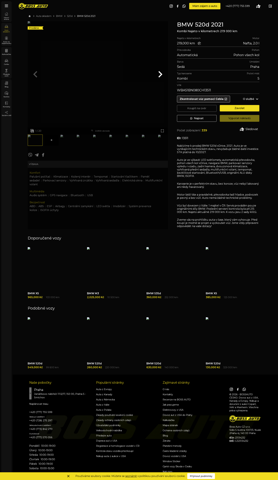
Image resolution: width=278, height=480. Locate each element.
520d (70, 16)
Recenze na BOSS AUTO (177, 399)
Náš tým (167, 471)
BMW (59, 16)
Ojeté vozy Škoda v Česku (177, 466)
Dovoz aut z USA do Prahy (177, 415)
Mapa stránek (170, 425)
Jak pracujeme (171, 404)
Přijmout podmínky (201, 476)
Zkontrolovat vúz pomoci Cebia (201, 99)
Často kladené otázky (175, 451)
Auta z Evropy (104, 389)
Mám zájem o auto (204, 6)
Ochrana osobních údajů (176, 430)
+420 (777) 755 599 (238, 6)
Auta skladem (43, 16)
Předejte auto (104, 435)
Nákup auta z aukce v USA (111, 456)
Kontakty (168, 394)
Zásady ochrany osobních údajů (113, 420)
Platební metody (172, 445)
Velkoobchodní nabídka (109, 430)
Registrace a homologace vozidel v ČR (117, 445)
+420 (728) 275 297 (40, 420)
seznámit (131, 476)
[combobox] (61, 393)
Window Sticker (171, 461)
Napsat (199, 118)
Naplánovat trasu (38, 403)
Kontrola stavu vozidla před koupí (114, 451)
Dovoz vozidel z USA (174, 456)
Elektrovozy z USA (173, 409)
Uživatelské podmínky (108, 425)
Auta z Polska (103, 409)
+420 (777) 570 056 (40, 437)
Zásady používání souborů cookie (114, 415)
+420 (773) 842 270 (40, 428)
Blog (165, 435)
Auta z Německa (105, 399)
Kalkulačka (168, 420)
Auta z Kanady (104, 394)
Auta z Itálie (102, 404)
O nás (166, 389)
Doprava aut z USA (106, 440)
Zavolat (240, 108)
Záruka (166, 440)
